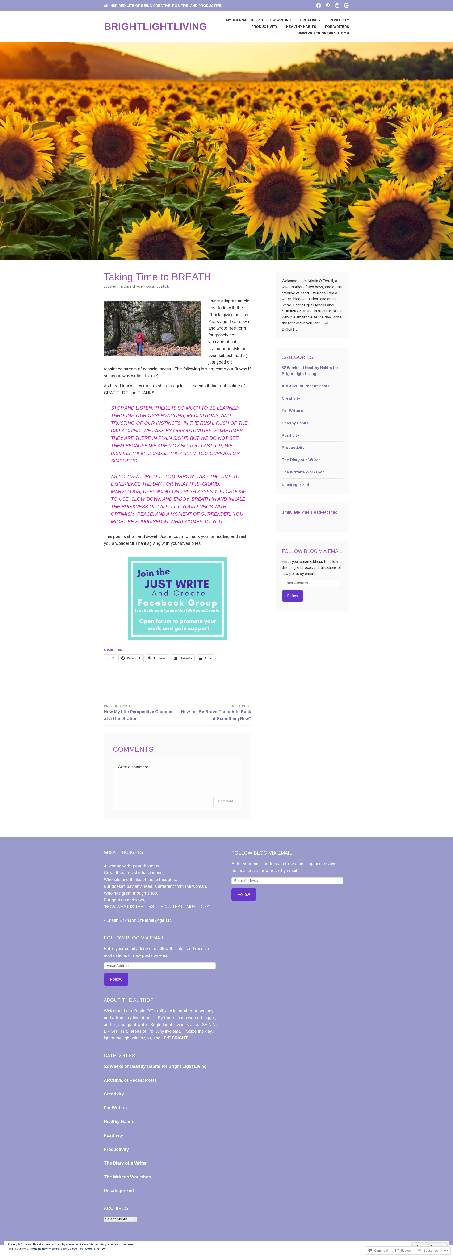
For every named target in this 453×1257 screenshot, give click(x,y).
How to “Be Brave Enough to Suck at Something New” (216, 712)
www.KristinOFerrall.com (323, 33)
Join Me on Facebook (309, 512)
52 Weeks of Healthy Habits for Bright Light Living (155, 1066)
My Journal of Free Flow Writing (258, 20)
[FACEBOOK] (318, 5)
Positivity (339, 20)
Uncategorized (295, 485)
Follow (292, 596)
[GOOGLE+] (346, 5)
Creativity (310, 20)
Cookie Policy (95, 1248)
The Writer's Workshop (303, 472)
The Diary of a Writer (301, 460)
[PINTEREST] (328, 5)
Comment (225, 801)
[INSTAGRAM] (337, 5)
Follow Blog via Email (312, 551)
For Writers (337, 27)
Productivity (264, 27)
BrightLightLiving (155, 26)
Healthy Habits (301, 27)
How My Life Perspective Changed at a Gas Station (139, 712)
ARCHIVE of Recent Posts (138, 286)
